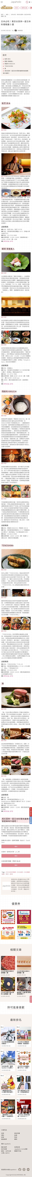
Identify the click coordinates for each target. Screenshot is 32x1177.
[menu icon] (1, 2)
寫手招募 (4, 1149)
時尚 (15, 1137)
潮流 (2, 1135)
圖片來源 (3, 130)
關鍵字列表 (17, 1151)
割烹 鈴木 (8, 59)
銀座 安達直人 (9, 61)
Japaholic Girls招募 (20, 1149)
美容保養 (17, 1133)
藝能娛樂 (4, 1139)
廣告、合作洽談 (6, 1151)
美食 (7, 14)
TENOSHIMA (9, 66)
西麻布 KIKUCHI (10, 64)
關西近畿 (24, 8)
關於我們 (4, 1147)
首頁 (2, 14)
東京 (16, 8)
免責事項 (17, 1147)
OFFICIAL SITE (8, 241)
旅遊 (15, 1135)
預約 (16, 846)
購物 (15, 1139)
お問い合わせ (5, 1153)
